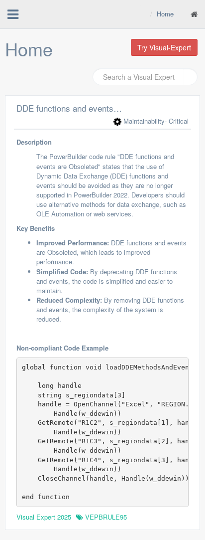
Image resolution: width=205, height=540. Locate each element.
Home (165, 13)
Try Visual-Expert (164, 47)
